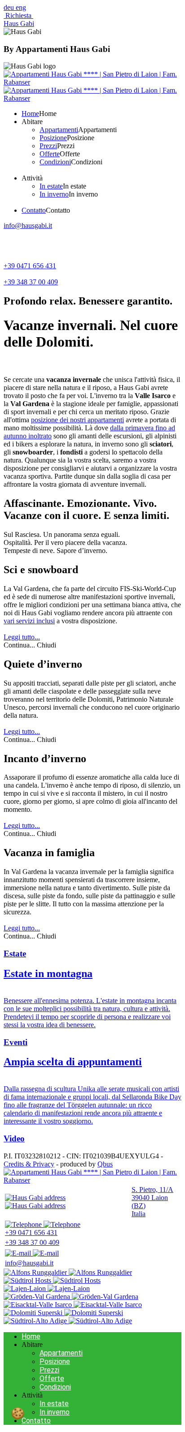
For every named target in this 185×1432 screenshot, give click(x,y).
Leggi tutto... (22, 637)
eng (21, 7)
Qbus (105, 1164)
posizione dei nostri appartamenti (77, 420)
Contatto (36, 1420)
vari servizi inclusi (29, 621)
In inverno (55, 1412)
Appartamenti (61, 1353)
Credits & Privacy (29, 1164)
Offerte (52, 1378)
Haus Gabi (19, 23)
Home (31, 1336)
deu (10, 7)
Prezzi (49, 1370)
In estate (54, 1403)
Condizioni (55, 1387)
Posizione (55, 1361)
